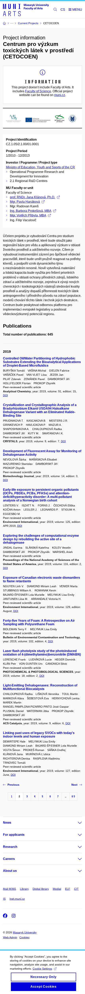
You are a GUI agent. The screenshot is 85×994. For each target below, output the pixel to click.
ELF (67, 888)
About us (10, 870)
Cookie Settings (42, 968)
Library (24, 888)
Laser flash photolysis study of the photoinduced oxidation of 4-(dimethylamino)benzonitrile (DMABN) (42, 652)
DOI (5, 395)
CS (62, 9)
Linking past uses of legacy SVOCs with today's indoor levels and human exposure (39, 734)
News (7, 822)
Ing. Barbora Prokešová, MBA (30, 211)
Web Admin (10, 937)
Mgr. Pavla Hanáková (25, 201)
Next (74, 784)
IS (4, 898)
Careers (9, 859)
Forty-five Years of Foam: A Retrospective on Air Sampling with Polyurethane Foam (39, 622)
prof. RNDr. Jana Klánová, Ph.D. (32, 197)
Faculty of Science (38, 91)
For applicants (14, 834)
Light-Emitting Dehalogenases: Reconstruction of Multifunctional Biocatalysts (40, 687)
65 (73, 796)
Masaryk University (25, 932)
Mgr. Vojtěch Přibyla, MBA (28, 215)
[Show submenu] (76, 823)
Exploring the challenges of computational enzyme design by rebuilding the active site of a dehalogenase (41, 539)
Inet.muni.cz (17, 898)
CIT (76, 888)
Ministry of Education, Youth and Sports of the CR (40, 167)
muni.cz (59, 95)
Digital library (41, 888)
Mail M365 (9, 888)
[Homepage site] (26, 9)
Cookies (24, 937)
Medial (57, 888)
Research (10, 846)
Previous (13, 784)
